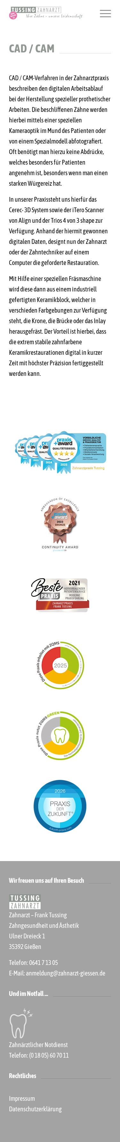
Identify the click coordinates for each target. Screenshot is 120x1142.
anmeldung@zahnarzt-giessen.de (65, 973)
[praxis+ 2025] (60, 454)
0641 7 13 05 (43, 962)
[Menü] (102, 13)
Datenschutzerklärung (35, 1109)
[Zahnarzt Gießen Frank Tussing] (50, 13)
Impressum (22, 1098)
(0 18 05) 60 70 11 (49, 1055)
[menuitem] (102, 13)
